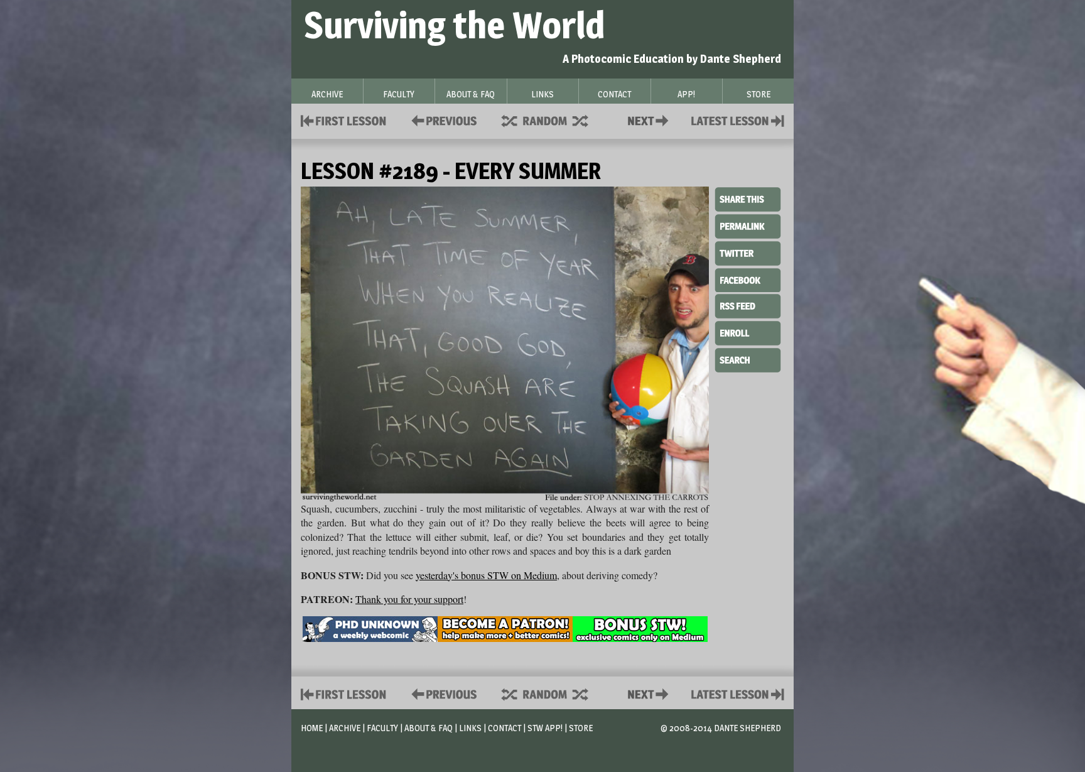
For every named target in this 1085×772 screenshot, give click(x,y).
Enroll (748, 331)
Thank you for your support (409, 599)
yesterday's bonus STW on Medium (486, 575)
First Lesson (343, 120)
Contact (650, 120)
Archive (344, 727)
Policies (441, 120)
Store (581, 727)
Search (748, 358)
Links (470, 727)
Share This (748, 200)
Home (312, 727)
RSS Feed (748, 305)
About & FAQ (428, 727)
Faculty (382, 727)
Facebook (748, 279)
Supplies (553, 120)
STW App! (545, 727)
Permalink (748, 226)
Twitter (748, 252)
